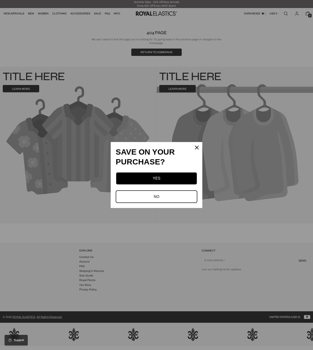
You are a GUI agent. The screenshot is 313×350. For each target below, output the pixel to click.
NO (156, 197)
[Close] (196, 147)
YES (156, 178)
